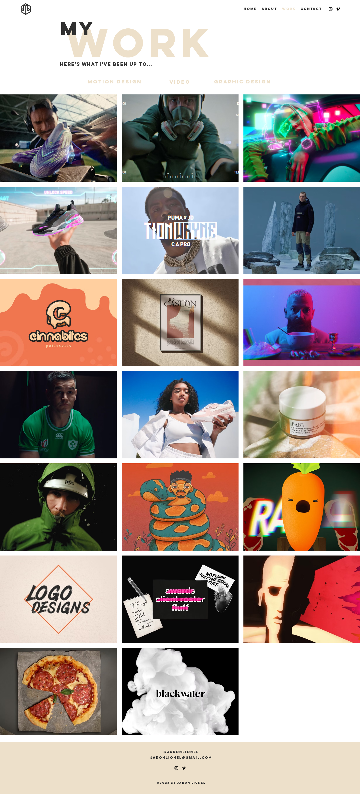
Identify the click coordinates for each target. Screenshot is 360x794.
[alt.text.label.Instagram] (330, 9)
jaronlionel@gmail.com (181, 758)
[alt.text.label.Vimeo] (338, 9)
